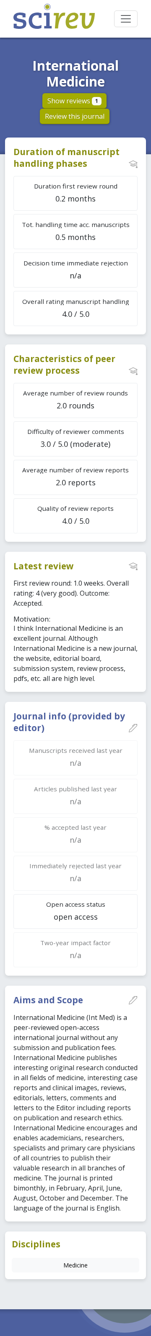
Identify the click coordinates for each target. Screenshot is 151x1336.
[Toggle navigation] (126, 18)
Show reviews (72, 100)
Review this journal (74, 116)
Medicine (75, 1265)
